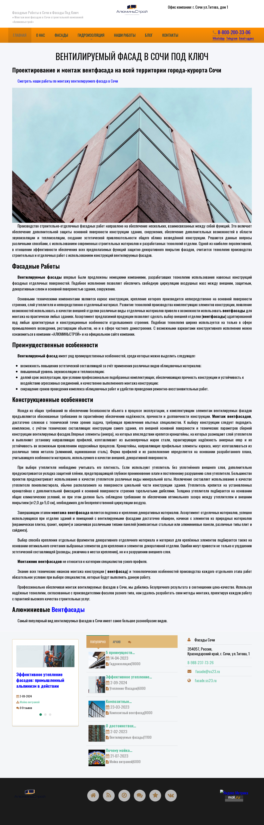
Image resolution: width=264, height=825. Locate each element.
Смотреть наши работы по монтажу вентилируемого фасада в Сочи (68, 81)
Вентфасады (68, 609)
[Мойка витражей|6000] (96, 757)
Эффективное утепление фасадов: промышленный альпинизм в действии (40, 680)
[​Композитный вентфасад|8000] (96, 708)
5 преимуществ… (120, 652)
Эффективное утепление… (129, 676)
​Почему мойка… (119, 750)
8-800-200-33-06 (234, 32)
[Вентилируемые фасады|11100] (96, 733)
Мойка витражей (30, 702)
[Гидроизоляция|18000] (96, 659)
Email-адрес (246, 38)
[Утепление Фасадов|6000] (96, 684)
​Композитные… (119, 701)
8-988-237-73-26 (200, 662)
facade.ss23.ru (206, 680)
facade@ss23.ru (207, 671)
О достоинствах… (121, 725)
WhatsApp (219, 38)
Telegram (231, 38)
